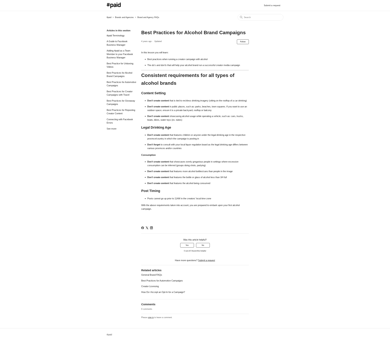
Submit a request (272, 5)
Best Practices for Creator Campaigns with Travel (120, 93)
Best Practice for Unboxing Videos (120, 65)
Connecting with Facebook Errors (120, 121)
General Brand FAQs (151, 275)
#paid (109, 17)
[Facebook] (142, 227)
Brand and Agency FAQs (148, 17)
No (203, 245)
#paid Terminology (116, 35)
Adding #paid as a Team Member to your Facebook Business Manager (120, 54)
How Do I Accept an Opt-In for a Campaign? (163, 292)
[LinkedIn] (151, 227)
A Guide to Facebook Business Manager (117, 43)
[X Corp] (147, 227)
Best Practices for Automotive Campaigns (121, 84)
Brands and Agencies (124, 17)
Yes (187, 245)
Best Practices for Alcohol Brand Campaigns (119, 74)
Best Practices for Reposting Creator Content (121, 112)
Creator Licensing (150, 286)
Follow (243, 42)
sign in (151, 317)
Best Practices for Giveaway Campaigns (121, 102)
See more (111, 128)
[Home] (114, 5)
